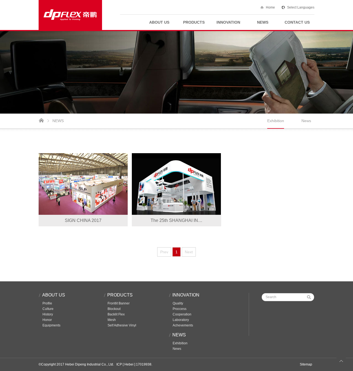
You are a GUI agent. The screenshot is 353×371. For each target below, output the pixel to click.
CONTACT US (297, 22)
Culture (48, 309)
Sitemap (306, 364)
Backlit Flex (116, 314)
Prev (164, 252)
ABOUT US (159, 22)
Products (120, 295)
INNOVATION (228, 22)
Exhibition (275, 121)
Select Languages (300, 7)
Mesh (112, 320)
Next (189, 252)
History (47, 314)
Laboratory (181, 320)
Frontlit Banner (119, 303)
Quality (178, 303)
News (306, 121)
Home (270, 7)
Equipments (51, 325)
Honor (47, 320)
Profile (47, 303)
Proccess (179, 309)
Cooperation (182, 314)
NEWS (262, 22)
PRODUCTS (194, 22)
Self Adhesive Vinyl (122, 325)
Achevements (183, 325)
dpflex (70, 15)
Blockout (114, 309)
